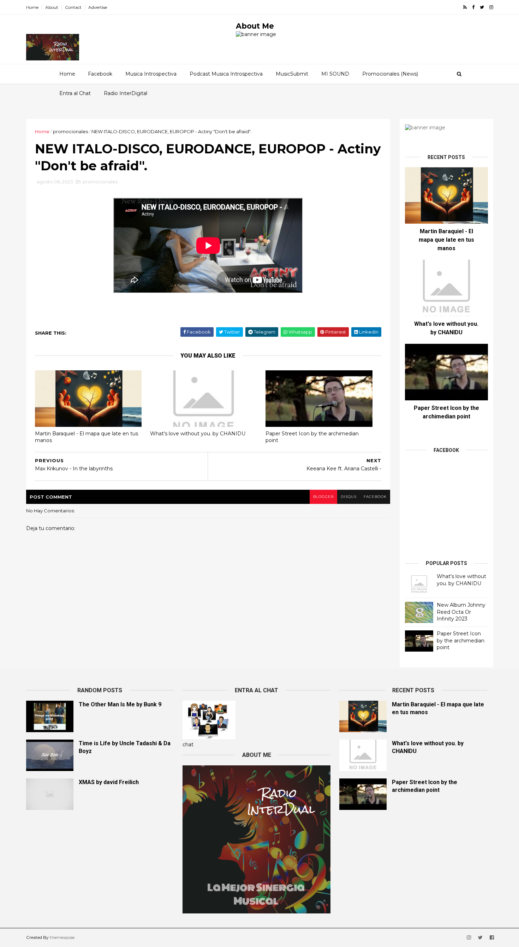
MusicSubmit (292, 74)
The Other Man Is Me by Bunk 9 (120, 704)
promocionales (70, 131)
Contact (73, 7)
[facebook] (473, 7)
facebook (375, 496)
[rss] (465, 7)
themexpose (62, 937)
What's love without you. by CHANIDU (197, 433)
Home (32, 7)
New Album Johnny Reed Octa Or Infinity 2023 (461, 612)
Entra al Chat (75, 93)
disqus (349, 496)
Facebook (100, 74)
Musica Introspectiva (151, 74)
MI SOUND (335, 74)
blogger (323, 496)
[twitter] (482, 7)
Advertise (97, 7)
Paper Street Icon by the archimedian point (312, 436)
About (51, 7)
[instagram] (491, 7)
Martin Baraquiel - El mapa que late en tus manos (86, 436)
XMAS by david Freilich (109, 782)
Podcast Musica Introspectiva (226, 74)
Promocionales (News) (390, 74)
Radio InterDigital (125, 93)
